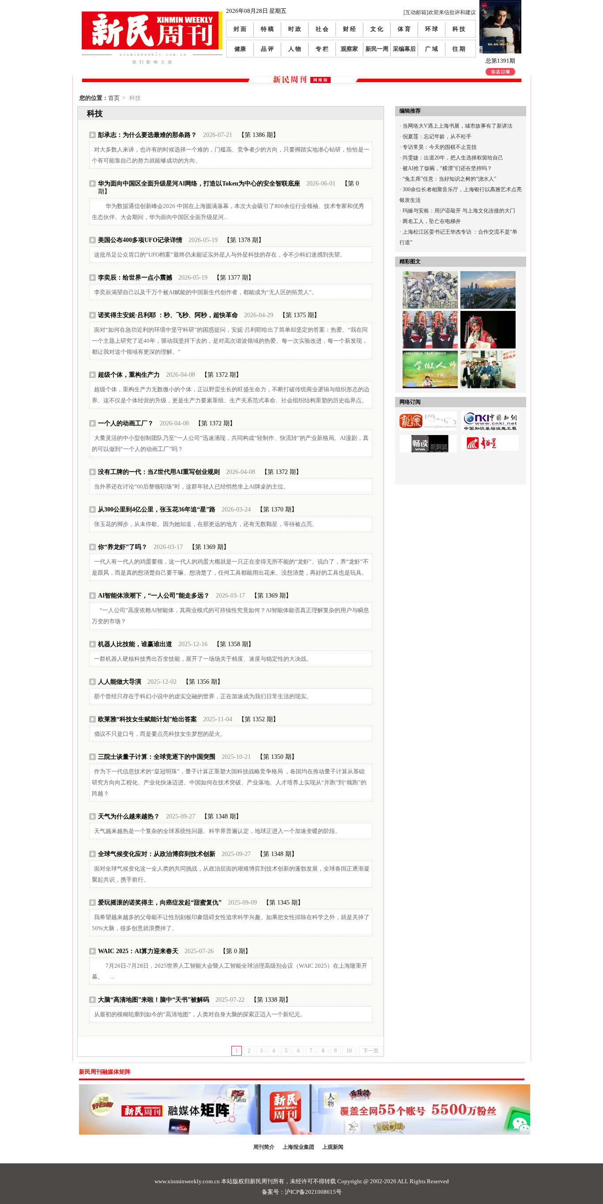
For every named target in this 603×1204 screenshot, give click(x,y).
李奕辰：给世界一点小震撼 (135, 277)
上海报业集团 (298, 1147)
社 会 (322, 29)
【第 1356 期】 (203, 681)
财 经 (349, 29)
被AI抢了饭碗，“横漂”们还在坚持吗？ (447, 168)
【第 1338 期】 (271, 999)
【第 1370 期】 (277, 509)
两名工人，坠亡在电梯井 (432, 221)
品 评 (267, 48)
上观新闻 (332, 1147)
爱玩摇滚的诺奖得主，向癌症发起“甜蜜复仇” (160, 902)
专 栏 (322, 48)
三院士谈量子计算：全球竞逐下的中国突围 (156, 756)
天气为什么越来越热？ (129, 816)
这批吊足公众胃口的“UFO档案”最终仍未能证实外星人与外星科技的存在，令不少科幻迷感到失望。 (220, 254)
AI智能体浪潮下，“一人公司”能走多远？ (154, 595)
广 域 (431, 48)
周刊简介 (264, 1147)
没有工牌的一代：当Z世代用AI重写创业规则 (159, 472)
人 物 (294, 48)
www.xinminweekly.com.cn (187, 1181)
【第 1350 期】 (277, 756)
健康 (240, 48)
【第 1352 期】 (258, 719)
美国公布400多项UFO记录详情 (140, 240)
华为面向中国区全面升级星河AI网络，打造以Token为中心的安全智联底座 (199, 183)
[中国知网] (490, 415)
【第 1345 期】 (283, 902)
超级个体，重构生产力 (129, 374)
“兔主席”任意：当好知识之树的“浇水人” (449, 179)
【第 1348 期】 (221, 816)
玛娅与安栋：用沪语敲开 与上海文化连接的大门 (459, 211)
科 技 (458, 29)
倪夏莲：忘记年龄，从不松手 (437, 136)
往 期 (458, 48)
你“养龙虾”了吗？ (122, 547)
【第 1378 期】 (244, 240)
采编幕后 (404, 48)
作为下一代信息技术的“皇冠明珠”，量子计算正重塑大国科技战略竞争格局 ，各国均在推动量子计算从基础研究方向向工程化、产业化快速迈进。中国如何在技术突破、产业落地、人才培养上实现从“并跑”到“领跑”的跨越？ (229, 782)
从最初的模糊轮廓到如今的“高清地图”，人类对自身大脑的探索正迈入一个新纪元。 (200, 1014)
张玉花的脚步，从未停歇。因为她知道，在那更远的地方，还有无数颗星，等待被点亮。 (206, 524)
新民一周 (377, 48)
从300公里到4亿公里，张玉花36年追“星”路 (156, 509)
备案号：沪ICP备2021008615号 (302, 1192)
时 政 (294, 29)
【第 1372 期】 (221, 374)
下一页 (371, 1051)
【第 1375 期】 (299, 315)
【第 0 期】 (235, 951)
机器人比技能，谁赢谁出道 (135, 644)
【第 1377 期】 (234, 277)
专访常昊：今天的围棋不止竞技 (440, 147)
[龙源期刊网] (428, 415)
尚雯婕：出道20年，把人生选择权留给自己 (453, 158)
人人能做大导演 (119, 681)
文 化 (376, 29)
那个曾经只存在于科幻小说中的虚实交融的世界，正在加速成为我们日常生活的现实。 (203, 696)
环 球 (431, 29)
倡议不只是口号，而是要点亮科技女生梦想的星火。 (160, 734)
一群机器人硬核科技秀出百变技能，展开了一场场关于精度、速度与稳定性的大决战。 (203, 658)
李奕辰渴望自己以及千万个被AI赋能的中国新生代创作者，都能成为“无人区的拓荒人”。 (205, 292)
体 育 (404, 29)
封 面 (240, 29)
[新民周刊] (152, 14)
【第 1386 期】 (258, 135)
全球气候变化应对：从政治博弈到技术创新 (156, 854)
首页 (114, 98)
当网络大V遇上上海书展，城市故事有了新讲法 (458, 126)
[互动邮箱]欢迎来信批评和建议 (439, 12)
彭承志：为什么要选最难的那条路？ (147, 135)
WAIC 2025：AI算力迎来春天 (138, 951)
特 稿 (267, 29)
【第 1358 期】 (234, 644)
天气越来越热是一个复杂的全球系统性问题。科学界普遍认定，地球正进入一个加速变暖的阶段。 (217, 831)
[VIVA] (428, 438)
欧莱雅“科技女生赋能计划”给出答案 (147, 719)
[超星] (490, 438)
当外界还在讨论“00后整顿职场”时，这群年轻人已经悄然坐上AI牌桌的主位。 (191, 486)
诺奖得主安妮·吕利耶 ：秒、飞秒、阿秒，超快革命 (168, 315)
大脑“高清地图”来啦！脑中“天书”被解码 (153, 999)
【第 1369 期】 (209, 547)
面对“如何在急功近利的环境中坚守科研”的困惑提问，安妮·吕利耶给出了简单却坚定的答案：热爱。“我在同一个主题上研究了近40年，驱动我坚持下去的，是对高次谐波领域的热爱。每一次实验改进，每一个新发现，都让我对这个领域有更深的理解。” (230, 340)
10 (349, 1051)
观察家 (349, 48)
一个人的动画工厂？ (126, 423)
